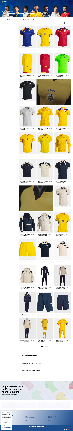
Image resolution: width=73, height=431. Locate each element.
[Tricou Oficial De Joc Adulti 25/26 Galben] (44, 37)
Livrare (26, 416)
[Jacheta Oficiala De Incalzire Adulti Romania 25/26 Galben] (62, 143)
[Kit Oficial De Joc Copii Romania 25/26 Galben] (44, 328)
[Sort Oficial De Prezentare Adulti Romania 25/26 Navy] (44, 302)
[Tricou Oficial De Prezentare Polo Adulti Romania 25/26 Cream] (62, 196)
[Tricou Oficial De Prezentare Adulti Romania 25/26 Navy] (27, 169)
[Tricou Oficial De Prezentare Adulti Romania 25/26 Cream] (44, 169)
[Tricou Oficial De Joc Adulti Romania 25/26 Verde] (62, 63)
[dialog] (6, 420)
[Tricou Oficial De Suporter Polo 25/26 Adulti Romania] (44, 143)
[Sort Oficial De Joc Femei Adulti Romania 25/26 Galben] (27, 249)
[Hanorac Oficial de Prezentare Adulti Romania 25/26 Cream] (44, 222)
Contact (26, 420)
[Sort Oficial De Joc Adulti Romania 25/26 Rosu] (44, 63)
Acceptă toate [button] (9, 427)
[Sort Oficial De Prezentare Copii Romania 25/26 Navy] (62, 302)
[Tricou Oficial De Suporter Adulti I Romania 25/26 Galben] (62, 116)
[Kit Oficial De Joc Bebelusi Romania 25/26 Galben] (62, 328)
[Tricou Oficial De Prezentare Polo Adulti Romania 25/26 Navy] (62, 169)
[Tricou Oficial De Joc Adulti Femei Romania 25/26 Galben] (62, 222)
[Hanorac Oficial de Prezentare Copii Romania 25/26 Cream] (27, 275)
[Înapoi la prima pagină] (2, 11)
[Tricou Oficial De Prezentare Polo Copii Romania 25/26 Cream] (62, 249)
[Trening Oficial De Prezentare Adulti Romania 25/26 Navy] (44, 275)
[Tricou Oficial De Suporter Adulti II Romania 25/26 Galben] (27, 143)
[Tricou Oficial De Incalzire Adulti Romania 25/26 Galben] (44, 116)
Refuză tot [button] (3, 427)
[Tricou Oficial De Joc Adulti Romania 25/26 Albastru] (27, 37)
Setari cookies (50, 420)
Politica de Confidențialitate (52, 416)
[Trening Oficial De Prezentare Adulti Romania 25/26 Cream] (62, 275)
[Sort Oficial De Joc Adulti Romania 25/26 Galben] (27, 63)
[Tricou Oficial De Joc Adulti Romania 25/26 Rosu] (62, 37)
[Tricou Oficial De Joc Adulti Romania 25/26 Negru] (27, 90)
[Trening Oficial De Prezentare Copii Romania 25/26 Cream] (27, 328)
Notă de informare (50, 417)
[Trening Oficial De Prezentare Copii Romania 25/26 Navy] (27, 302)
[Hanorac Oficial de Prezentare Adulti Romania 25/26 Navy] (27, 222)
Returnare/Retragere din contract (30, 417)
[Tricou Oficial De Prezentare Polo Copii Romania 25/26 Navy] (44, 249)
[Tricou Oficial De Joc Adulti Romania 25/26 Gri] (27, 116)
